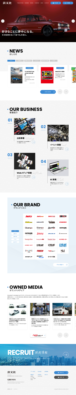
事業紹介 (32, 374)
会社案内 (39, 374)
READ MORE (32, 83)
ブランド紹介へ (60, 265)
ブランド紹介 (32, 371)
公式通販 (68, 3)
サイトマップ (15, 389)
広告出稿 (56, 3)
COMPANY (37, 3)
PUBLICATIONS (20, 3)
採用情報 (46, 371)
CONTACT (47, 3)
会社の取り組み (40, 376)
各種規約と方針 (9, 389)
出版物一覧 (61, 377)
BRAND (31, 3)
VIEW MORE (48, 92)
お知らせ (46, 374)
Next (73, 21)
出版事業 (31, 376)
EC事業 (31, 379)
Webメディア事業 (32, 378)
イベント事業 (32, 377)
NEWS (42, 3)
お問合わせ (62, 372)
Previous (2, 21)
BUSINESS (27, 3)
